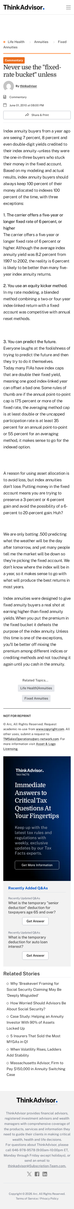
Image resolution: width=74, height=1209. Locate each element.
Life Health (16, 42)
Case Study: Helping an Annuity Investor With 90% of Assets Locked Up (35, 1022)
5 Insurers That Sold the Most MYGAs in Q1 (33, 1039)
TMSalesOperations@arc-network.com (31, 739)
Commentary (14, 60)
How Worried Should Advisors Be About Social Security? (36, 1006)
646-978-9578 (23, 1150)
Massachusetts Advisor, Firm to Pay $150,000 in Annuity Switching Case (36, 1069)
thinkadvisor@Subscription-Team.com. (37, 1166)
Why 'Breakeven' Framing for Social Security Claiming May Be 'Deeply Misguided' (34, 989)
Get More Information (37, 865)
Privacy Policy (49, 1198)
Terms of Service (27, 1198)
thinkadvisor (28, 86)
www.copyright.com (50, 729)
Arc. (35, 1193)
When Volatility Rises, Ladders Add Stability (34, 1052)
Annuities (41, 42)
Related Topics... (35, 680)
